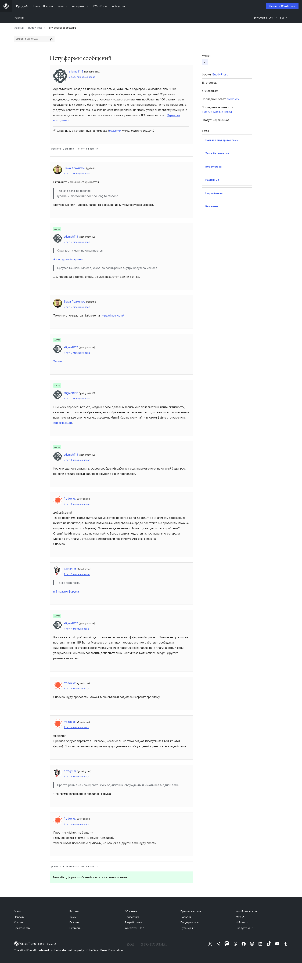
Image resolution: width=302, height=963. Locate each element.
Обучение (131, 911)
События (186, 916)
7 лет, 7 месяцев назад (82, 77)
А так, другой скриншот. (69, 259)
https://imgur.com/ (112, 315)
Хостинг (19, 922)
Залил (57, 361)
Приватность (22, 927)
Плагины (75, 922)
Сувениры (188, 927)
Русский (51, 944)
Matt (240, 916)
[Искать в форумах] (51, 39)
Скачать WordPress (282, 6)
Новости (19, 916)
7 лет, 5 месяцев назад (77, 504)
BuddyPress (35, 27)
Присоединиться (191, 911)
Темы (73, 916)
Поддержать (190, 922)
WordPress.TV (135, 927)
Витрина (75, 911)
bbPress (242, 922)
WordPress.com (246, 911)
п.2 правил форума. (66, 591)
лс (204, 62)
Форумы (19, 17)
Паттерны (75, 927)
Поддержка (132, 916)
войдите (114, 130)
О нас (17, 911)
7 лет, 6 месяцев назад (77, 460)
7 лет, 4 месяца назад (76, 628)
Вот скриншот (62, 422)
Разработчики (133, 922)
